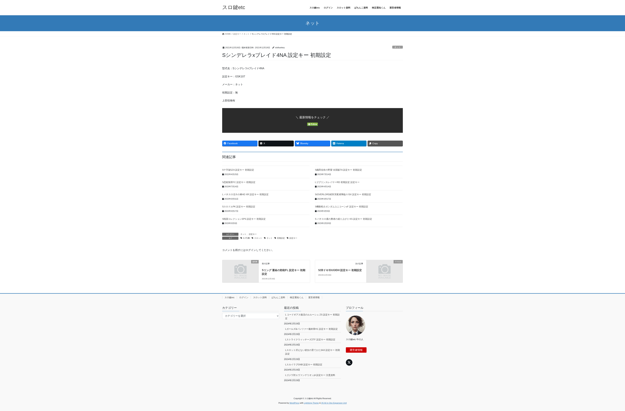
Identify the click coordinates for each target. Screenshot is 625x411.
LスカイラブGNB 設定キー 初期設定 (303, 364)
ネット (397, 47)
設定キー (253, 234)
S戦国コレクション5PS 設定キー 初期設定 (244, 219)
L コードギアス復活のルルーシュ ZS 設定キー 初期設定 (312, 316)
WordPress (294, 403)
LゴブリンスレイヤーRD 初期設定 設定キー (337, 182)
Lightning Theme (311, 403)
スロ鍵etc (230, 297)
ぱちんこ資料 (278, 297)
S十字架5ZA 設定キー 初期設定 (238, 170)
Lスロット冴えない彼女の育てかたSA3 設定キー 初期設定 (312, 352)
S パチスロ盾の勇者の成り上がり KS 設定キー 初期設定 (343, 219)
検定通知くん (297, 297)
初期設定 (281, 238)
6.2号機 (246, 238)
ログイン (243, 297)
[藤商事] (240, 271)
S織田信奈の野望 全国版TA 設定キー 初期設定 (338, 170)
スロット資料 (260, 297)
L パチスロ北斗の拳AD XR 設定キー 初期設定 (245, 194)
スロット (258, 238)
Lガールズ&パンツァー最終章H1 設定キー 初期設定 (311, 329)
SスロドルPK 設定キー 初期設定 (238, 206)
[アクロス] (384, 271)
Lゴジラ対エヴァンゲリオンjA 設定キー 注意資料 (310, 375)
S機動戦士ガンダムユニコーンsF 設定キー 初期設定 (341, 206)
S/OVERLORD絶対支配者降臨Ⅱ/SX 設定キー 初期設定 (343, 194)
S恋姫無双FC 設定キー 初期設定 (238, 182)
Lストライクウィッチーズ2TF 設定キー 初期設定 (310, 339)
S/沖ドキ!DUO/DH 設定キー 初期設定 (340, 270)
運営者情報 (314, 297)
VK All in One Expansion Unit (334, 403)
